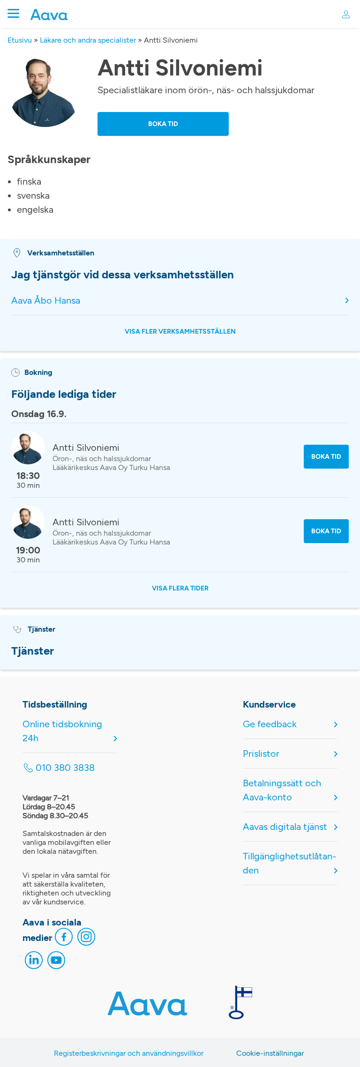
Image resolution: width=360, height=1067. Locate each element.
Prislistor (261, 753)
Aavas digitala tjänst (285, 826)
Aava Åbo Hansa (45, 300)
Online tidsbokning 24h (62, 731)
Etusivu (20, 40)
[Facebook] (63, 939)
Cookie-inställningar (270, 1053)
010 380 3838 (65, 767)
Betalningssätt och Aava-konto (282, 790)
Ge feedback (270, 724)
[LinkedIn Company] (33, 962)
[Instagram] (86, 939)
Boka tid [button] (163, 124)
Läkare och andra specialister (88, 40)
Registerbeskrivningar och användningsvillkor (128, 1053)
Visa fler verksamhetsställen (180, 332)
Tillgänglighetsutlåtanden (289, 863)
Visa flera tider (180, 588)
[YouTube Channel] (56, 962)
